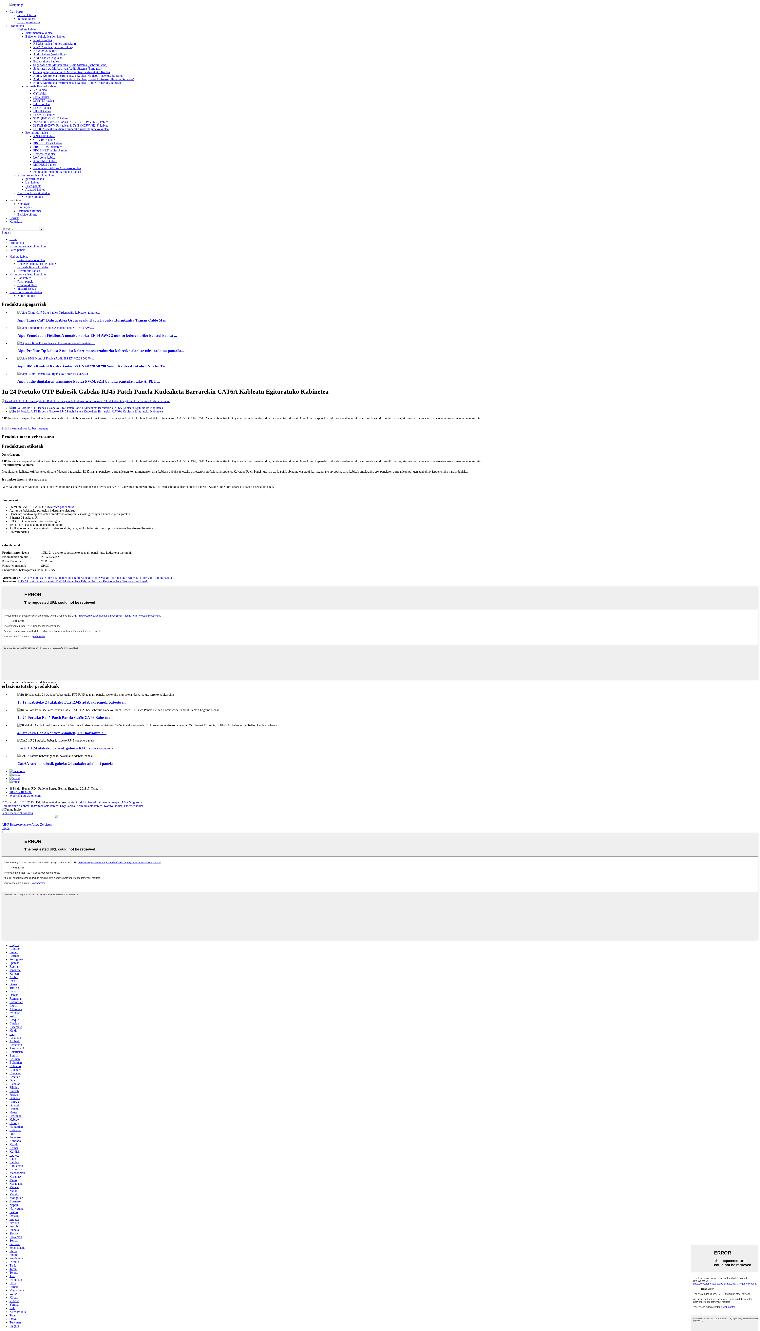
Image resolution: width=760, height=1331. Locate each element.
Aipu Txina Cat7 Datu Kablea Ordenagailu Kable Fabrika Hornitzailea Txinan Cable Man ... (93, 320)
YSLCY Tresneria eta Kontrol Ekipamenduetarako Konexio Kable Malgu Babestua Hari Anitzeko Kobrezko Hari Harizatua (94, 577)
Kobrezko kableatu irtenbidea (35, 175)
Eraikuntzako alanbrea (15, 806)
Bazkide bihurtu (27, 214)
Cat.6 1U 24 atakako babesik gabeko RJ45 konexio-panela (65, 748)
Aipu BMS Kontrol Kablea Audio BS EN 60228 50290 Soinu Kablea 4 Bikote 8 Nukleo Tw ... (93, 366)
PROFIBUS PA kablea (47, 143)
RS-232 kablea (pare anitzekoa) (53, 47)
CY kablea (40, 93)
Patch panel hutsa (63, 507)
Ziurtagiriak (24, 207)
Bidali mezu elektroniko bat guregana (25, 428)
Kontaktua (16, 221)
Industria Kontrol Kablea (40, 86)
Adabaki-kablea (35, 189)
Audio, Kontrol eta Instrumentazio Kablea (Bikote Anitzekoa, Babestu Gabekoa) (83, 79)
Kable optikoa (34, 196)
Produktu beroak (86, 802)
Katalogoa (23, 203)
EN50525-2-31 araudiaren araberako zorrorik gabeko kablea (71, 129)
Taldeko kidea (26, 18)
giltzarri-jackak (34, 179)
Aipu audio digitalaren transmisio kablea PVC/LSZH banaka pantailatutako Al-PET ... (88, 381)
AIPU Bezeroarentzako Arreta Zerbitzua (27, 824)
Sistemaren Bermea (29, 211)
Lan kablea (32, 182)
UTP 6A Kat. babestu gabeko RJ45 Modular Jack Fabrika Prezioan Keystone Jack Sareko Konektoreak (83, 581)
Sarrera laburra (26, 15)
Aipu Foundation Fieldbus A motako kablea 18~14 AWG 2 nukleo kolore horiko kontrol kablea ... (97, 335)
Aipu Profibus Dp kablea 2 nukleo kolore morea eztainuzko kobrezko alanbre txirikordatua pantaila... (100, 351)
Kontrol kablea (113, 806)
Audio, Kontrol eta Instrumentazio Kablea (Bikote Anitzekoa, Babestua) (78, 82)
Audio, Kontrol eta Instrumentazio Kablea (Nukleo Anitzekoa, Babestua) (78, 75)
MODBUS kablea (44, 164)
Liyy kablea (67, 806)
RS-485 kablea (42, 40)
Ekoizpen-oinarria (28, 22)
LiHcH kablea (42, 111)
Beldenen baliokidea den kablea (45, 36)
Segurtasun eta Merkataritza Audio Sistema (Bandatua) (67, 68)
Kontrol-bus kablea (45, 161)
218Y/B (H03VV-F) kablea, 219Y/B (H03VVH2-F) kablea (70, 122)
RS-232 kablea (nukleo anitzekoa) (54, 43)
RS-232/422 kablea (45, 50)
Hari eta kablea (26, 29)
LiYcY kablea (42, 107)
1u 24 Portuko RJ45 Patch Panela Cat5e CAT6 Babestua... (65, 717)
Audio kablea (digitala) (47, 58)
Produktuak (17, 25)
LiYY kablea (41, 97)
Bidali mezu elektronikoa (17, 813)
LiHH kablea (41, 104)
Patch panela (33, 186)
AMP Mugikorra (131, 802)
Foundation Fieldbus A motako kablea (57, 168)
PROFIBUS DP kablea (47, 147)
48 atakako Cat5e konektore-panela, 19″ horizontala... (61, 733)
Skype (6, 828)
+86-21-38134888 (21, 792)
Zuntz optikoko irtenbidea (33, 193)
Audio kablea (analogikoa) (49, 54)
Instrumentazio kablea (39, 33)
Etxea (13, 239)
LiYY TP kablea (43, 100)
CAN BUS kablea (44, 139)
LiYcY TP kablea (44, 114)
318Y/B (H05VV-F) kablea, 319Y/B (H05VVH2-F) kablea (70, 125)
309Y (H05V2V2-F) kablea (50, 118)
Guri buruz (16, 11)
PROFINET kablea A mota (50, 150)
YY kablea (40, 90)
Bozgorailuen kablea (46, 61)
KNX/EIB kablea (44, 136)
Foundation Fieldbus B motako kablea (57, 171)
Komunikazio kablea (89, 806)
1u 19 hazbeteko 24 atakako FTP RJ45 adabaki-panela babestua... (71, 702)
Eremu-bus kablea (36, 132)
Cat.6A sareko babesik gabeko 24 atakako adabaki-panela (65, 764)
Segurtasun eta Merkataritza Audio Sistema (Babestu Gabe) (70, 65)
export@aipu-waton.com (25, 795)
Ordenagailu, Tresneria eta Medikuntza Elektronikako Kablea (71, 72)
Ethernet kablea (133, 806)
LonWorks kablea (44, 157)
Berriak (14, 218)
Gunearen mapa (109, 802)
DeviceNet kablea (44, 154)
